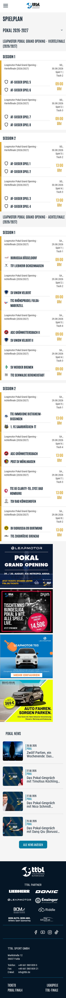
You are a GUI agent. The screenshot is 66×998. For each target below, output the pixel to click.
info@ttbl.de (24, 972)
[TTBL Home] (33, 6)
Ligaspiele (52, 985)
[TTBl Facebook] (36, 932)
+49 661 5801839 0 (27, 965)
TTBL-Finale (51, 990)
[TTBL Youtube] (43, 932)
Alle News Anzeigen (33, 844)
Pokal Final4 (15, 990)
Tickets (12, 985)
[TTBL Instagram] (50, 932)
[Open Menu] (5, 6)
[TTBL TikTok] (56, 932)
